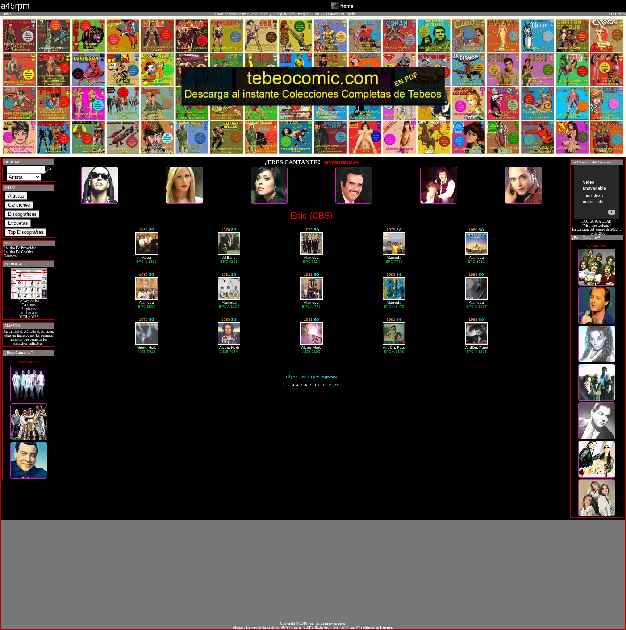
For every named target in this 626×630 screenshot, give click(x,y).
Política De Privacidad (19, 248)
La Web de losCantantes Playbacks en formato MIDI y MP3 (28, 309)
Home (7, 14)
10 (324, 385)
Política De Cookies (18, 252)
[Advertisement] (313, 570)
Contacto (10, 256)
